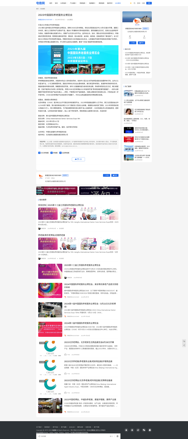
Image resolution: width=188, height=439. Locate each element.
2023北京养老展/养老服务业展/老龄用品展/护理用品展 (88, 361)
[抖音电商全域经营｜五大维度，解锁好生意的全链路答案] (129, 148)
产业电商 (72, 3)
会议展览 (118, 3)
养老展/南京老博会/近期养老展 (51, 235)
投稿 (149, 3)
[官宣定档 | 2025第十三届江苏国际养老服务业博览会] (78, 214)
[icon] (126, 430)
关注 (107, 175)
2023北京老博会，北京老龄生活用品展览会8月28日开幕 (89, 342)
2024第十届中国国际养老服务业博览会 (81, 323)
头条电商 (63, 3)
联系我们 (47, 427)
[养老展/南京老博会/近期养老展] (78, 244)
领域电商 (82, 3)
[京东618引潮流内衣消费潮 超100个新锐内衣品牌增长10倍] (129, 139)
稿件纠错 (80, 427)
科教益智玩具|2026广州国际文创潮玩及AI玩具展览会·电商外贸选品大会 (142, 93)
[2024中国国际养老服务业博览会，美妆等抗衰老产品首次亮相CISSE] (50, 290)
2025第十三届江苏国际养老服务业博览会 (82, 265)
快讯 (56, 3)
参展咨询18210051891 (45, 19)
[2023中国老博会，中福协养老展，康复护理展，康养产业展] (50, 405)
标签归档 (88, 427)
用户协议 (55, 427)
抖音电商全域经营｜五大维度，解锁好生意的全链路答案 (142, 148)
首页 (50, 3)
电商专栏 (110, 3)
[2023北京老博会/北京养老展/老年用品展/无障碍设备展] (50, 386)
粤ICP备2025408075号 (78, 430)
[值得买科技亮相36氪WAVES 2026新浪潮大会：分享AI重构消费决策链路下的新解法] (129, 130)
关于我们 (39, 427)
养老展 (55, 153)
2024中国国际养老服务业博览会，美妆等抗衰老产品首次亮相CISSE (91, 285)
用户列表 (96, 427)
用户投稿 (63, 427)
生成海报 (43, 436)
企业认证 (72, 427)
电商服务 (92, 3)
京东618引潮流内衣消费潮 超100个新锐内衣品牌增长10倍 (142, 139)
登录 (138, 3)
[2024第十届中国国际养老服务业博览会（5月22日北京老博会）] (50, 309)
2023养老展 (44, 153)
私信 (116, 175)
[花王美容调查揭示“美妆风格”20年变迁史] (129, 112)
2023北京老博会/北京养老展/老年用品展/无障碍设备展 (88, 380)
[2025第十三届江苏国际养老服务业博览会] (50, 271)
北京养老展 (65, 153)
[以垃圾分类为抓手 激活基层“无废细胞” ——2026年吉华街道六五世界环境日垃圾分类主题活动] (129, 158)
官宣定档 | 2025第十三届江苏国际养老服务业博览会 (61, 205)
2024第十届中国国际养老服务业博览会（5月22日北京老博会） (90, 305)
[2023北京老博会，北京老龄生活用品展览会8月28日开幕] (50, 348)
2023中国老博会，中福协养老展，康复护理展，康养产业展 (90, 399)
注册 (143, 3)
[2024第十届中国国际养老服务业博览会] (50, 329)
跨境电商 (101, 3)
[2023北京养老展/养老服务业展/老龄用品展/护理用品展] (50, 367)
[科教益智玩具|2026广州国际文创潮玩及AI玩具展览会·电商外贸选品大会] (129, 93)
